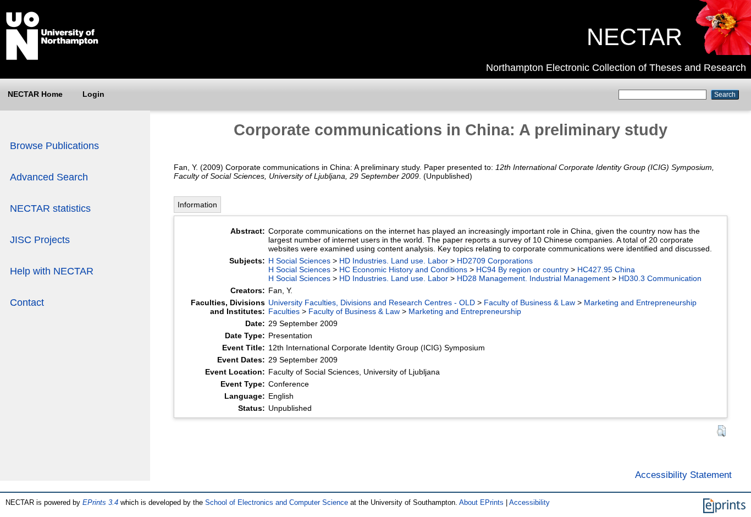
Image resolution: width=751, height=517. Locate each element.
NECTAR (634, 37)
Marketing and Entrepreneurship (640, 302)
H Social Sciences (299, 260)
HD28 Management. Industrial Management (533, 278)
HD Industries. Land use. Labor (393, 260)
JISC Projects (40, 239)
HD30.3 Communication (660, 278)
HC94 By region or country (522, 269)
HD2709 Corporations (495, 260)
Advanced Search (49, 177)
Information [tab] (197, 204)
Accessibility (529, 502)
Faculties (284, 311)
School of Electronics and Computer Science (276, 502)
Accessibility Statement (683, 474)
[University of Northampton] (52, 57)
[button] (721, 431)
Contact (27, 302)
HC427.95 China (606, 269)
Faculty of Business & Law (529, 302)
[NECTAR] (722, 52)
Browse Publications (54, 145)
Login (93, 94)
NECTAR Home (35, 94)
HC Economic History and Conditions (403, 269)
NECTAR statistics (50, 208)
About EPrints (481, 502)
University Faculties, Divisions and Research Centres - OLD (371, 302)
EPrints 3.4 (100, 502)
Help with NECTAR (51, 271)
